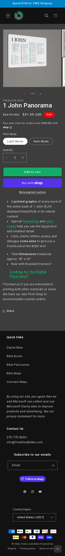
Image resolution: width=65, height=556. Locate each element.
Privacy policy (27, 548)
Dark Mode (41, 141)
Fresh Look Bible (30, 544)
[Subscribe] (52, 465)
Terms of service (48, 548)
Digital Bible (15, 347)
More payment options (32, 192)
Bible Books (14, 356)
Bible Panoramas (18, 364)
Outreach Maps (17, 381)
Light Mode (15, 141)
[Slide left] (24, 93)
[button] (8, 15)
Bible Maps (14, 373)
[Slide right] (40, 93)
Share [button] (10, 311)
